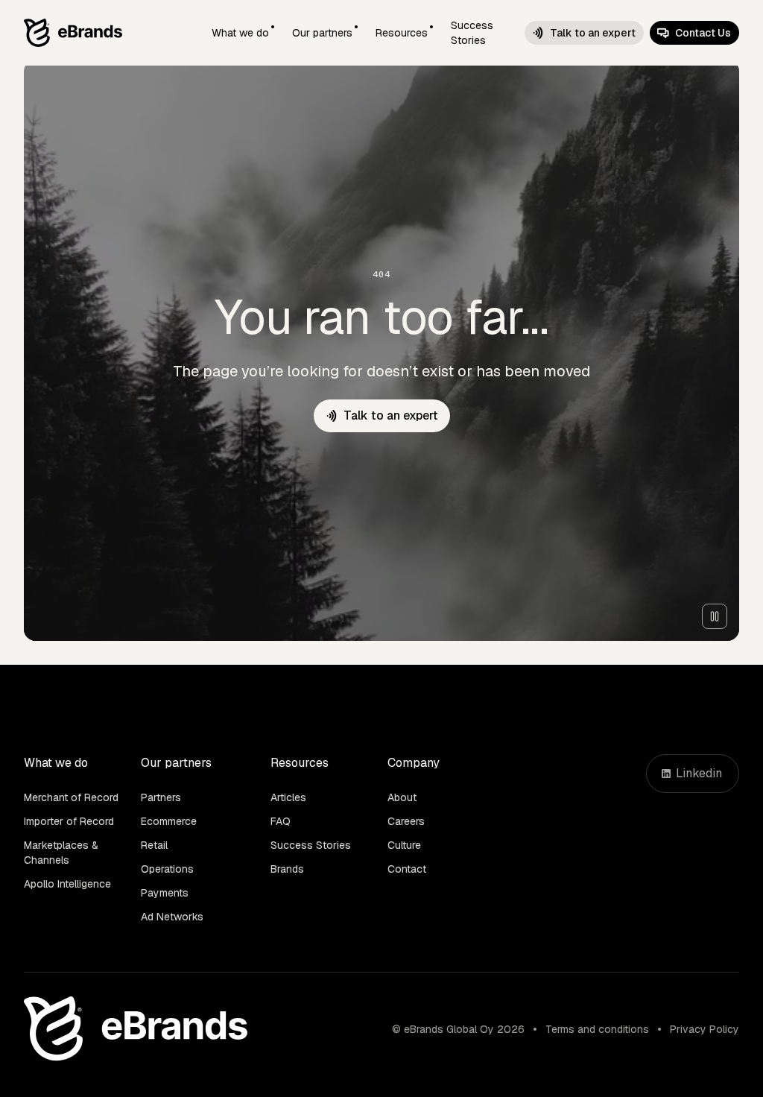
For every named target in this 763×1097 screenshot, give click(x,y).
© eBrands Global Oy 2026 (458, 1029)
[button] (243, 32)
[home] (73, 33)
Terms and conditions (597, 1029)
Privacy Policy (704, 1029)
